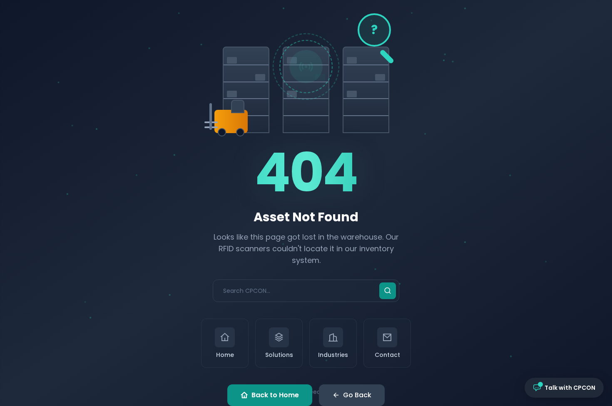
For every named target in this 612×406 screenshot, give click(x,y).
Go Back (357, 395)
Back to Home (275, 395)
